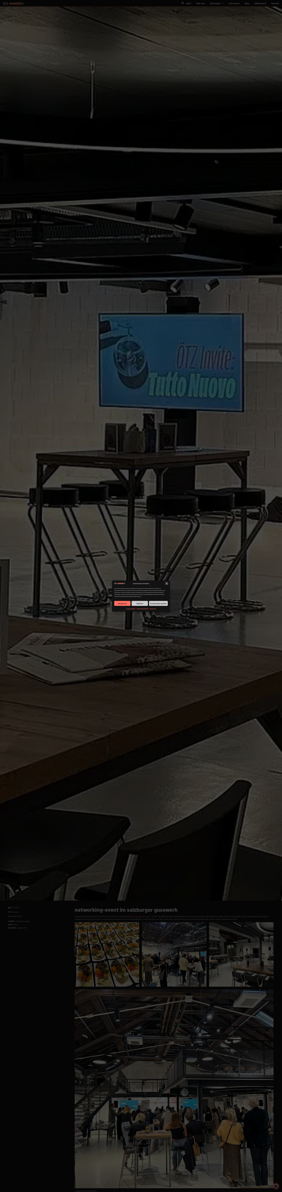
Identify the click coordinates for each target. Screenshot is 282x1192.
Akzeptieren (122, 603)
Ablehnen (139, 603)
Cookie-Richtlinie (130, 608)
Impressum (153, 608)
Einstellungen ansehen (158, 603)
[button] (167, 583)
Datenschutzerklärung (142, 608)
